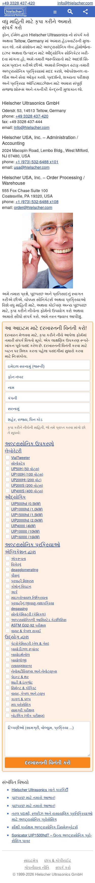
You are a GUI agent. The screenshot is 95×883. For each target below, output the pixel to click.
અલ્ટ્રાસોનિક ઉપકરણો (29, 443)
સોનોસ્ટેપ (18, 463)
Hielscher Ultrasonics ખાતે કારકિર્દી (40, 789)
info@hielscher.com (75, 3)
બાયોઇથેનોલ (20, 654)
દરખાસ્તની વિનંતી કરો (47, 762)
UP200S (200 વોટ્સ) (27, 485)
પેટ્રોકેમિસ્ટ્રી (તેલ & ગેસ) (30, 643)
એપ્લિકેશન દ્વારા (20, 551)
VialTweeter (20, 457)
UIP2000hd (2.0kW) (27, 520)
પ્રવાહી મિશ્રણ (22, 580)
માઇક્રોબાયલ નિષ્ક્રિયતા (29, 597)
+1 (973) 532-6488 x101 (37, 162)
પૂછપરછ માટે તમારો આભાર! (33, 797)
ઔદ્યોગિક (15, 496)
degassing (19, 608)
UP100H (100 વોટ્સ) (27, 474)
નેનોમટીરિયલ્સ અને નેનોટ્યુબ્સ (34, 671)
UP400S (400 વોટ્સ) (27, 490)
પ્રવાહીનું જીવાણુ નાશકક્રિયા (32, 602)
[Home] (14, 11)
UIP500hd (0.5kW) (26, 503)
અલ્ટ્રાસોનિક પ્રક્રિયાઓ (32, 544)
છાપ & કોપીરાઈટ (57, 860)
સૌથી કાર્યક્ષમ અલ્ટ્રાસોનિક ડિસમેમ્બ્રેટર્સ (45, 827)
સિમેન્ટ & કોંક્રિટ (23, 687)
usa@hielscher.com (31, 167)
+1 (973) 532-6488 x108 (37, 201)
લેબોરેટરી (13, 450)
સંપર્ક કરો (63, 867)
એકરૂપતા (18, 558)
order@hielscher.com (33, 207)
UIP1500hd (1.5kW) (27, 514)
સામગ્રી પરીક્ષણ (22, 709)
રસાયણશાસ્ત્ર (21, 665)
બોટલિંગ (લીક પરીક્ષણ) (28, 715)
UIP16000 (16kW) (25, 536)
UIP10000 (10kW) (25, 531)
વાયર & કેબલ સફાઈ (26, 630)
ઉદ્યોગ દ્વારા (17, 636)
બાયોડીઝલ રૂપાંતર (25, 648)
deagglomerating (24, 569)
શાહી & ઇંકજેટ (22, 682)
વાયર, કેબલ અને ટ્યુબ (28, 693)
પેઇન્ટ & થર (20, 676)
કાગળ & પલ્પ (21, 698)
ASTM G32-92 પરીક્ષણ (28, 625)
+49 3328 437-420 (18, 3)
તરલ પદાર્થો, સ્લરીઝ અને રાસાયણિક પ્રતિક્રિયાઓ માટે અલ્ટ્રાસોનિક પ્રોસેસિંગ (52, 816)
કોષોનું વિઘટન (21, 586)
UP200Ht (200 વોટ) (26, 479)
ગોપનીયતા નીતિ (36, 867)
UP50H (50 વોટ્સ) (25, 468)
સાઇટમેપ (31, 860)
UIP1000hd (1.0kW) (27, 509)
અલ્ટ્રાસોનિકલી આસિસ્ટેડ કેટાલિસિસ (38, 619)
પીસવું (15, 575)
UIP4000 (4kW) (23, 525)
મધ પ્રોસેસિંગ (21, 704)
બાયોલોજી (19, 659)
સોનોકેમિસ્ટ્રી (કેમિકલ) (28, 614)
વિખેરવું (16, 564)
